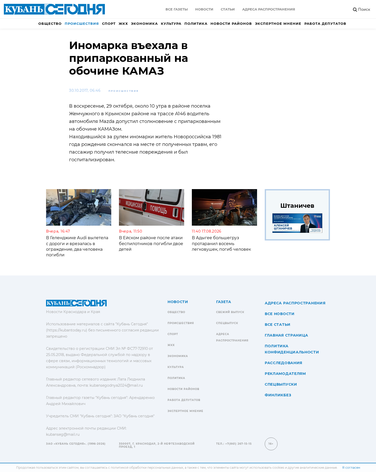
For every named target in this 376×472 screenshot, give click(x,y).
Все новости (280, 314)
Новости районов (231, 23)
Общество (50, 23)
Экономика (144, 23)
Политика (195, 23)
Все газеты (176, 9)
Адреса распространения (268, 9)
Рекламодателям (285, 373)
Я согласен (351, 467)
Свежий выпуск (230, 312)
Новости (204, 9)
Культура (171, 23)
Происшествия (82, 23)
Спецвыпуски (281, 384)
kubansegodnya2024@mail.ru (116, 385)
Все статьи (278, 324)
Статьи (228, 9)
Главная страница (286, 335)
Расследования (283, 363)
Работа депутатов (325, 23)
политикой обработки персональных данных (147, 467)
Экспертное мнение (278, 23)
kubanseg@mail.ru (63, 434)
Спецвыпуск (227, 323)
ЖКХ (123, 23)
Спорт (109, 23)
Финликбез (278, 395)
